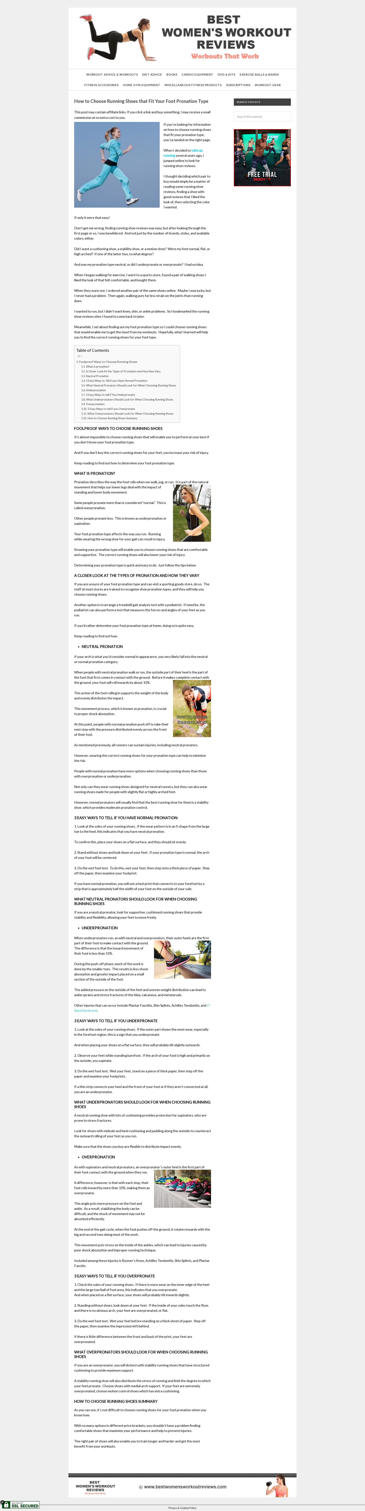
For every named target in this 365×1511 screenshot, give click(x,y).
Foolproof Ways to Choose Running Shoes (108, 361)
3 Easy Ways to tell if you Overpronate (111, 408)
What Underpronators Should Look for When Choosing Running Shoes (129, 399)
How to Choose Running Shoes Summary (112, 418)
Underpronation (96, 390)
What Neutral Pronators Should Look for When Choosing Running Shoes (131, 385)
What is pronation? (98, 366)
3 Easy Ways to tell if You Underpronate (110, 394)
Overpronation (95, 404)
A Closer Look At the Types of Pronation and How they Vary (123, 371)
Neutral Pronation (97, 376)
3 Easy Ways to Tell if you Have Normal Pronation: (117, 380)
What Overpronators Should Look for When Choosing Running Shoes (130, 413)
